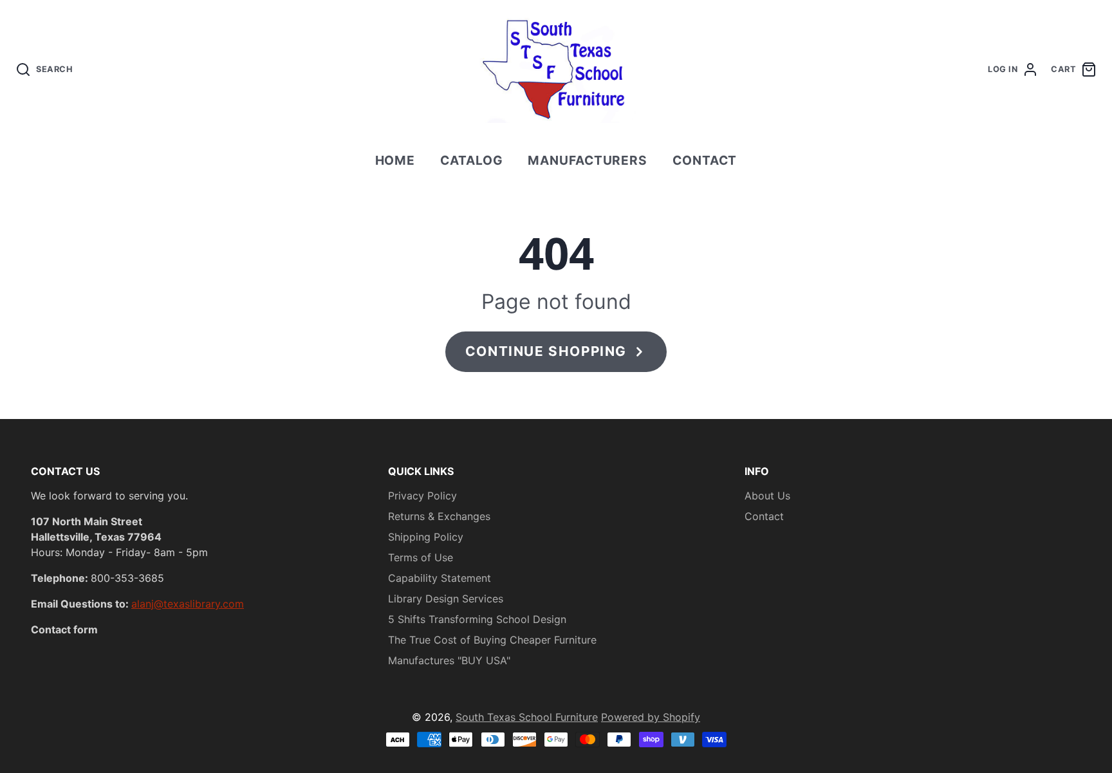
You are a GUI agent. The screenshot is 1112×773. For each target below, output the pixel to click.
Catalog (471, 160)
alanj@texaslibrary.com (187, 603)
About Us (767, 495)
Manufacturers (587, 160)
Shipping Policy (425, 536)
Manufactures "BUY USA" (449, 660)
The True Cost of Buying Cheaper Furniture (492, 639)
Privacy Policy (422, 495)
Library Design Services (445, 598)
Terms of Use (420, 557)
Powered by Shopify (650, 717)
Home (395, 160)
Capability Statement (439, 578)
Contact (704, 160)
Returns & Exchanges (439, 516)
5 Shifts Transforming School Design (477, 619)
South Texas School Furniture (527, 717)
